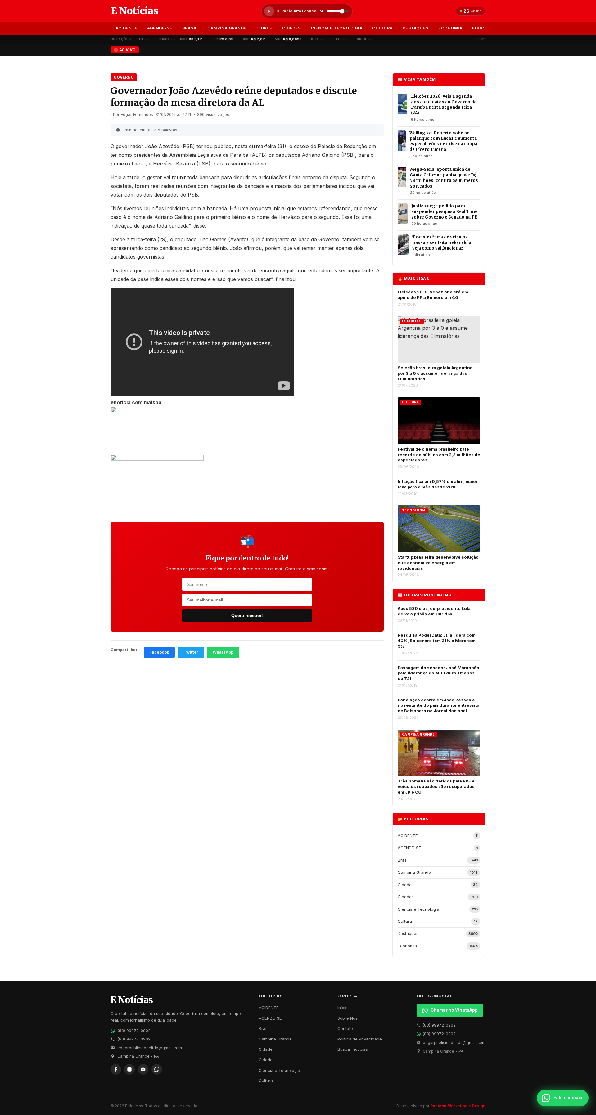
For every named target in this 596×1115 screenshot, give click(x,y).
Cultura (382, 28)
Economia (450, 28)
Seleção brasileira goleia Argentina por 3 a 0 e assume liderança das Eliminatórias (435, 373)
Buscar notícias (352, 1049)
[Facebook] (116, 1069)
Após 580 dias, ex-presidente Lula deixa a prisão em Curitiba (434, 611)
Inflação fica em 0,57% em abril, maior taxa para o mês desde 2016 (438, 484)
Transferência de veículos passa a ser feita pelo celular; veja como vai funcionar (443, 242)
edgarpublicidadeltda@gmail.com (149, 1047)
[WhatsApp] (156, 1069)
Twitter (190, 652)
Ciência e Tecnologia (336, 28)
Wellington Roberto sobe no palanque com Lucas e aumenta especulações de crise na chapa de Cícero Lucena (443, 141)
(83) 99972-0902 (134, 1030)
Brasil (189, 28)
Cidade (264, 28)
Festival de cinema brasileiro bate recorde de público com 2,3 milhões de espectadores (439, 454)
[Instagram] (129, 1069)
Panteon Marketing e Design (457, 1106)
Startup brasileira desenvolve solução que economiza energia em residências (438, 562)
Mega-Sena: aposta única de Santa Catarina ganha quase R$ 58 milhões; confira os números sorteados (444, 177)
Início (342, 1007)
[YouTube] (143, 1069)
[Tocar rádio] (269, 11)
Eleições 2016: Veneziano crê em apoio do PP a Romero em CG (433, 294)
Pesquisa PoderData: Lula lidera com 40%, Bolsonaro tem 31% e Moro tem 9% (437, 640)
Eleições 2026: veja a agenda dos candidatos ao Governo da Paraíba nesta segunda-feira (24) (443, 105)
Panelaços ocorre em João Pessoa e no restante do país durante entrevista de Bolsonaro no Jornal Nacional (439, 705)
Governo (124, 77)
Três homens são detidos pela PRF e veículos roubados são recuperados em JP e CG (436, 786)
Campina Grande (226, 28)
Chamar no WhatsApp (454, 1010)
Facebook (159, 652)
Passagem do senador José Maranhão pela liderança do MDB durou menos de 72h (438, 673)
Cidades (291, 28)
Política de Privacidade (359, 1038)
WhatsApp (223, 652)
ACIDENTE (126, 28)
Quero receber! (247, 615)
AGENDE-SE (159, 28)
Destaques (416, 28)
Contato (345, 1028)
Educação (484, 28)
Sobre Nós (347, 1018)
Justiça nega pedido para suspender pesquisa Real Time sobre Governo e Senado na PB (444, 211)
